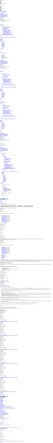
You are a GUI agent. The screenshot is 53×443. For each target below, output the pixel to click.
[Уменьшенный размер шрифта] (0, 1)
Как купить (3, 257)
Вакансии (3, 46)
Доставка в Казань (4, 247)
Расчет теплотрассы (2, 410)
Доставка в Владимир (4, 216)
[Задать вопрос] (0, 243)
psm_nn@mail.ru (2, 18)
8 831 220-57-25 (4, 14)
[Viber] (4, 396)
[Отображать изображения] (0, 7)
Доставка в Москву (4, 215)
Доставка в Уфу (4, 251)
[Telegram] (7, 396)
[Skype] (6, 396)
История (3, 42)
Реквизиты (3, 97)
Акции (1, 38)
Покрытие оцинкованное (6, 33)
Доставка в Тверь (4, 253)
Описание (3, 254)
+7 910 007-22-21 (4, 135)
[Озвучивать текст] (0, 9)
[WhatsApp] (5, 396)
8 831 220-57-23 (3, 16)
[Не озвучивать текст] (0, 10)
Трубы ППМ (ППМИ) (4, 28)
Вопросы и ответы (4, 256)
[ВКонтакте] (0, 396)
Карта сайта (1, 429)
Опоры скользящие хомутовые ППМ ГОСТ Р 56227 (8, 34)
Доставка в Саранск (4, 218)
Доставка (1, 39)
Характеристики (4, 255)
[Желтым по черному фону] (0, 5)
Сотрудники (3, 95)
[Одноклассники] (1, 396)
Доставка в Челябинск (4, 221)
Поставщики (3, 44)
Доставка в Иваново (4, 219)
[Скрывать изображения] (0, 8)
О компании (3, 123)
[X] (3, 396)
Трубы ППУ (3, 26)
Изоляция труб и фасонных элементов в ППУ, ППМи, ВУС (9, 37)
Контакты (1, 48)
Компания (1, 40)
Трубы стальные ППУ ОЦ (6, 27)
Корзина (1, 434)
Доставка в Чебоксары (4, 249)
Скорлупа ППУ (4, 29)
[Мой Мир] (2, 396)
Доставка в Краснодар (4, 220)
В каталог (1, 441)
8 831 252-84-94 (4, 15)
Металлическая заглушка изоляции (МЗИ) (5, 406)
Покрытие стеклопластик (6, 31)
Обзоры (1, 409)
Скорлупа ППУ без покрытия (6, 30)
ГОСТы (3, 43)
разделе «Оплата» (21, 290)
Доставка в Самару (4, 217)
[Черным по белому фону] (0, 4)
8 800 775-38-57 (3, 13)
